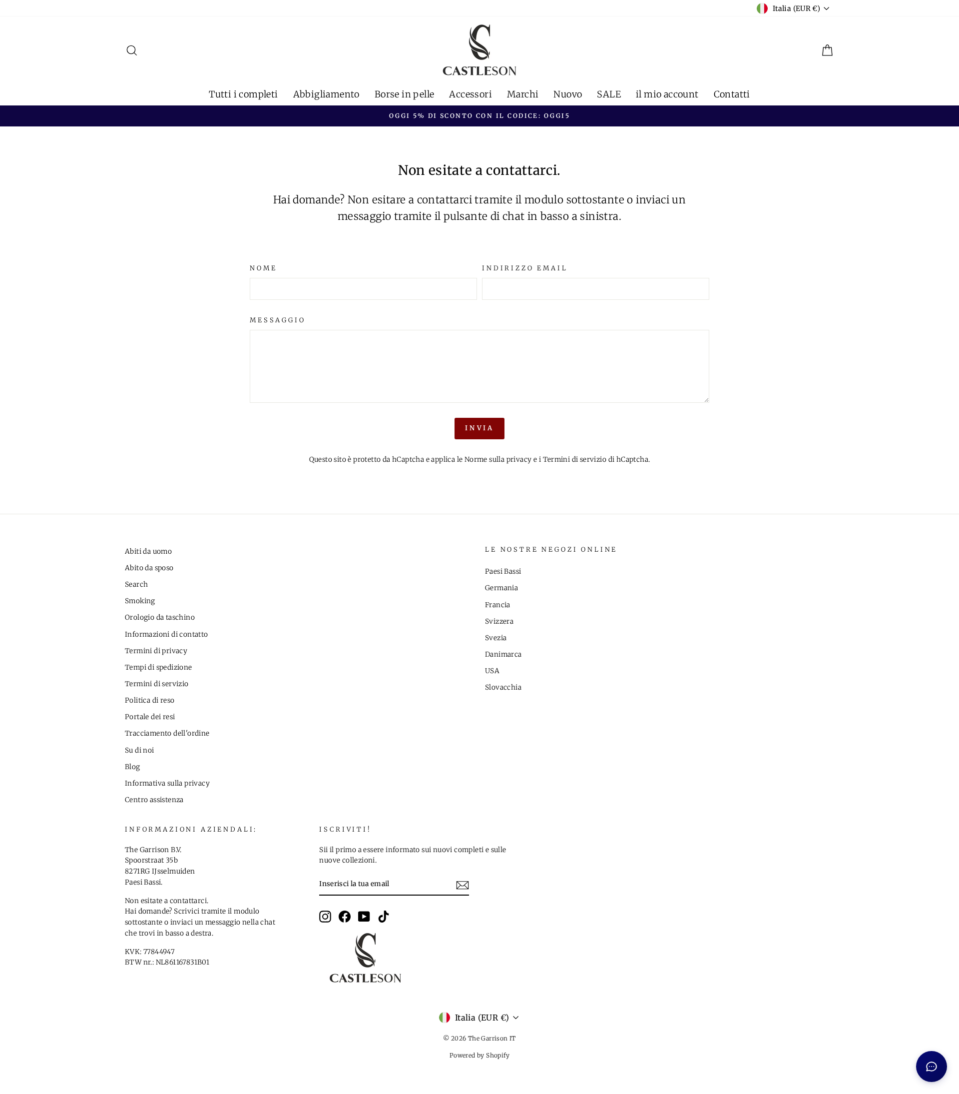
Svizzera (499, 621)
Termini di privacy (156, 651)
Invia (479, 428)
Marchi (522, 94)
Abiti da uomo (148, 551)
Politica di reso (149, 700)
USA (492, 671)
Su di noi (139, 750)
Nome (263, 268)
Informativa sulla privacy (167, 783)
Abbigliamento (326, 94)
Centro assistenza (154, 800)
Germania (501, 588)
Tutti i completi (243, 94)
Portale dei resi (150, 717)
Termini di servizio (575, 459)
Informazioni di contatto (166, 634)
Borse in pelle (405, 94)
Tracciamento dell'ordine (167, 733)
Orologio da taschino (160, 617)
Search (136, 584)
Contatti (732, 94)
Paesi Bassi (503, 571)
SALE (609, 94)
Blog (132, 767)
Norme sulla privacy (498, 459)
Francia (497, 605)
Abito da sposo (149, 568)
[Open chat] (931, 1066)
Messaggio (278, 320)
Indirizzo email (525, 268)
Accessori (470, 94)
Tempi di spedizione (158, 667)
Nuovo (567, 94)
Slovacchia (503, 687)
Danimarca (503, 654)
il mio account (667, 94)
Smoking (140, 601)
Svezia (495, 638)
